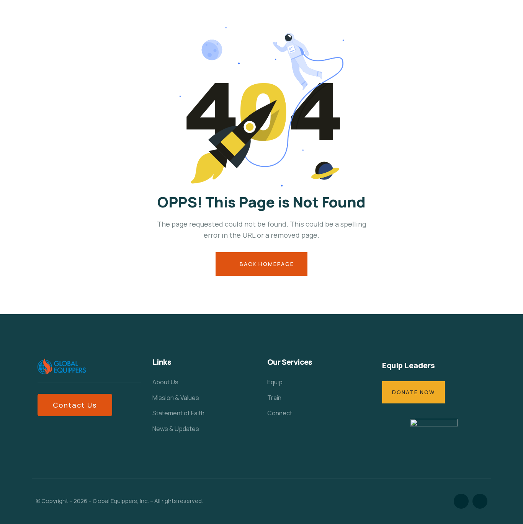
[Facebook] (461, 501)
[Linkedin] (479, 501)
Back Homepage (266, 264)
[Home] (62, 366)
